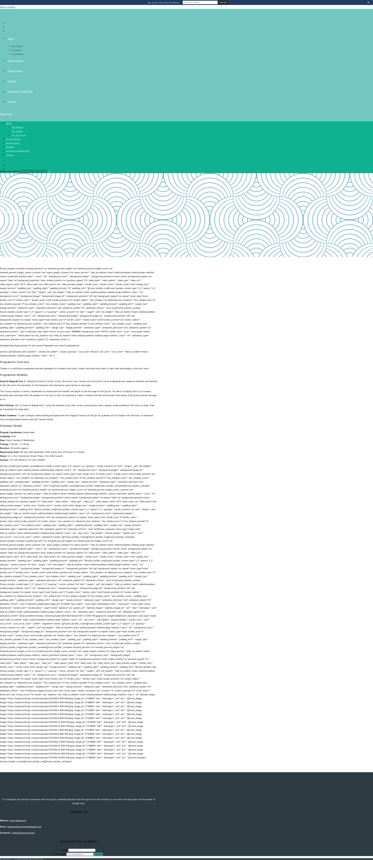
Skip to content (7, 7)
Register (10, 147)
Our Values (17, 131)
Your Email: (61, 854)
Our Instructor (19, 135)
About (9, 123)
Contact (10, 154)
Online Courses (13, 139)
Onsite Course (13, 143)
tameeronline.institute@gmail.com (24, 826)
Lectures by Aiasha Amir (17, 151)
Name (65, 850)
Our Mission (17, 127)
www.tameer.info (18, 820)
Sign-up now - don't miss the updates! (163, 2)
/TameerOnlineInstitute (23, 832)
